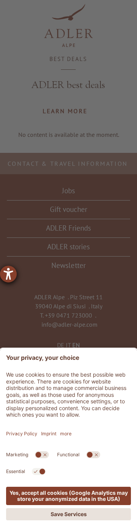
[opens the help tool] (8, 274)
